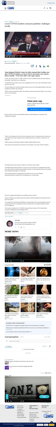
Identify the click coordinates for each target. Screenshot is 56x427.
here (31, 331)
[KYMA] (12, 8)
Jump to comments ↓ (9, 216)
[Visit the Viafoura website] (48, 373)
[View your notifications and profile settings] (49, 346)
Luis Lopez (8, 61)
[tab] (8, 346)
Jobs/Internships (20, 414)
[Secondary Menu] (6, 8)
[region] (28, 354)
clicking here (9, 329)
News (15, 212)
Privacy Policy (20, 407)
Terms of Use (20, 405)
